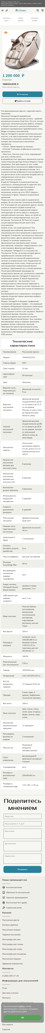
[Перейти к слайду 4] (24, 70)
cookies (21, 1006)
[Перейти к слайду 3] (22, 70)
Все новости (7, 1024)
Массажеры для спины (12, 949)
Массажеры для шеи (11, 939)
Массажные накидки (11, 930)
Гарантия (6, 1029)
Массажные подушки (11, 959)
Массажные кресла (10, 920)
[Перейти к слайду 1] (19, 70)
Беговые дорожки (10, 925)
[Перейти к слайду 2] (20, 70)
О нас (4, 988)
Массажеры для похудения (14, 954)
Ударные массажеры (11, 934)
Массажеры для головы (12, 944)
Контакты (6, 998)
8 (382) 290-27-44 (10, 976)
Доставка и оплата (10, 993)
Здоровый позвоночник (12, 963)
